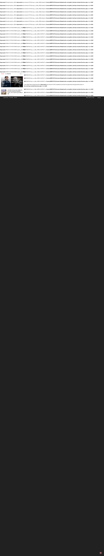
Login (99, 97)
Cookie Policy (5, 97)
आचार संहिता (11, 97)
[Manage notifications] (101, 553)
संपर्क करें (15, 97)
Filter (21, 73)
